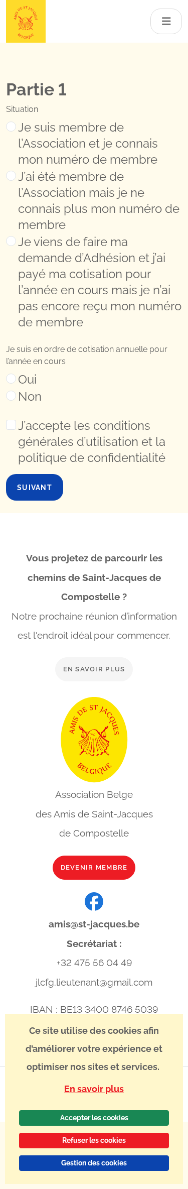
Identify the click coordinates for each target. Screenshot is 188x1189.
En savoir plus (94, 669)
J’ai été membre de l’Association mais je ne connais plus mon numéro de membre (98, 200)
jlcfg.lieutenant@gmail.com (94, 982)
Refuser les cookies (94, 1140)
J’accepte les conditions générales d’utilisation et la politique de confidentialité (91, 441)
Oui (27, 379)
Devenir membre (94, 867)
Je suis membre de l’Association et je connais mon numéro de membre (88, 143)
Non (30, 396)
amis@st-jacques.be (94, 923)
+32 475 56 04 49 (94, 962)
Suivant (34, 487)
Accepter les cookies (94, 1118)
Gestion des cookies (94, 1163)
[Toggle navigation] (166, 21)
